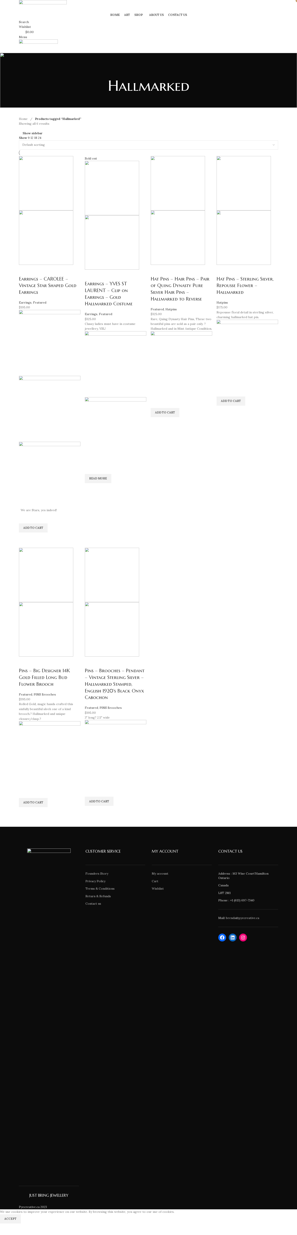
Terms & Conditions (100, 889)
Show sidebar (33, 133)
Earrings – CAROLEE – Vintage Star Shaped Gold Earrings (47, 285)
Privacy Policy (95, 881)
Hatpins (171, 309)
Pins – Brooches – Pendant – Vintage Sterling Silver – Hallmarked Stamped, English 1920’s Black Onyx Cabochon (114, 684)
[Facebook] (222, 937)
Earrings (25, 302)
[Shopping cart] (20, 50)
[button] (33, 528)
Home (23, 119)
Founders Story (96, 873)
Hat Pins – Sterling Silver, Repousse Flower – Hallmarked (245, 285)
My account (160, 873)
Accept (10, 1219)
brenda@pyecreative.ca (242, 918)
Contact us (93, 904)
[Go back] (148, 71)
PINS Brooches (45, 694)
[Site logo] (43, 5)
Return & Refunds (98, 896)
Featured (39, 302)
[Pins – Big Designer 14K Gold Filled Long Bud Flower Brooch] (46, 575)
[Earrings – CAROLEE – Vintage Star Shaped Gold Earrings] (46, 183)
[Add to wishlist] (24, 517)
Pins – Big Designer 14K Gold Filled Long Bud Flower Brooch (44, 677)
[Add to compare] (24, 270)
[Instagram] (243, 937)
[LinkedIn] (233, 937)
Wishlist (158, 889)
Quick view (24, 538)
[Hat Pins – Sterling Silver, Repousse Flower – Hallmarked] (244, 183)
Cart (155, 881)
